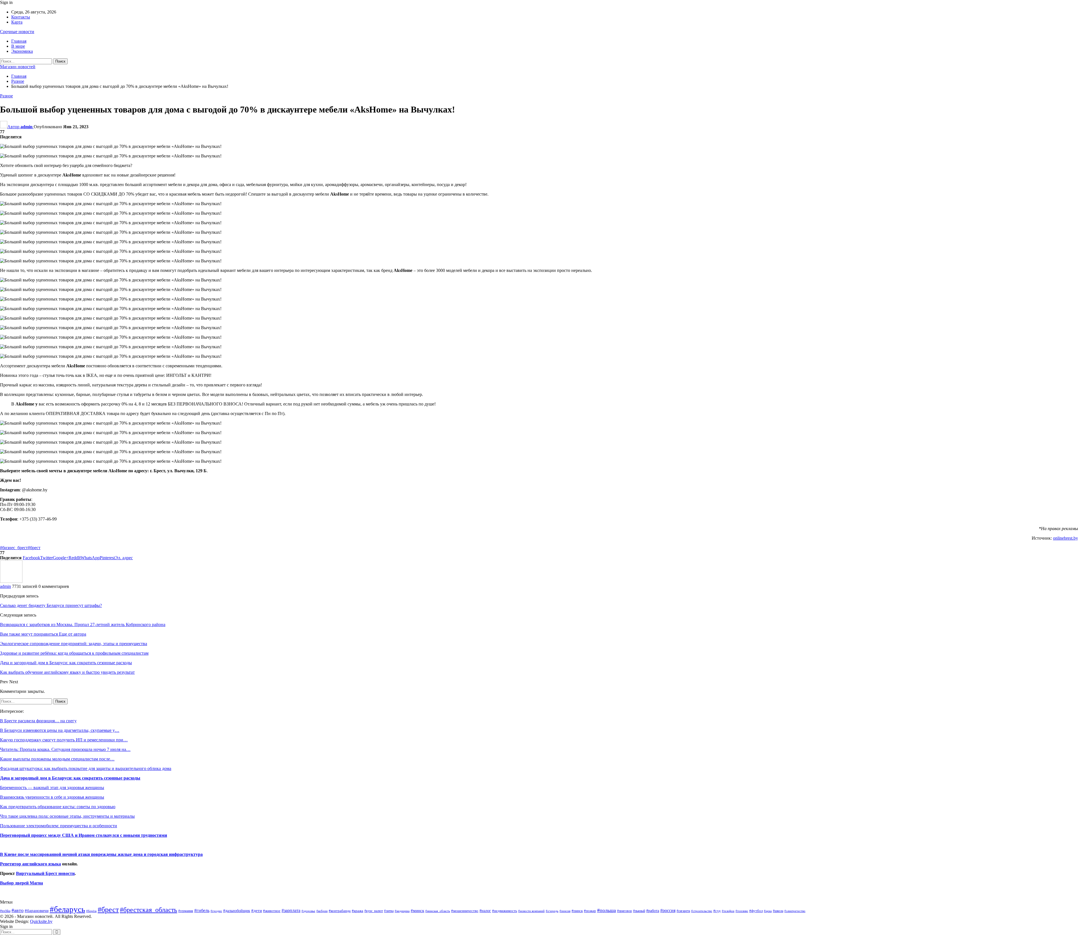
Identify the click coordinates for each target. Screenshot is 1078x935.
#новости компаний (531, 911)
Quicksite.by (41, 921)
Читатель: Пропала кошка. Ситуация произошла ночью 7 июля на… (65, 749)
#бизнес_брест (14, 547)
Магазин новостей (17, 66)
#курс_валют (373, 911)
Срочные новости (17, 31)
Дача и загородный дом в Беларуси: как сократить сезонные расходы (70, 778)
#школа (778, 911)
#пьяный (639, 911)
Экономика (22, 51)
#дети (256, 910)
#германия (185, 911)
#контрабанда (340, 911)
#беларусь (67, 909)
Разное (6, 95)
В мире (18, 46)
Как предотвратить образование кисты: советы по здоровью (57, 806)
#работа (652, 910)
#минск (417, 910)
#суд (717, 911)
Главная (18, 41)
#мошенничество (464, 911)
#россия (667, 910)
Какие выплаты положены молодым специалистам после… (57, 759)
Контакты (20, 17)
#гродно (216, 911)
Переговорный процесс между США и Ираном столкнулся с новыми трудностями (83, 835)
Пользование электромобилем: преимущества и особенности (58, 825)
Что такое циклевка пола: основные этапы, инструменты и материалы (67, 816)
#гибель (201, 910)
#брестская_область (148, 909)
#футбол (756, 911)
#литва (389, 911)
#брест (34, 547)
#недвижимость (504, 911)
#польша (606, 910)
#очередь (552, 911)
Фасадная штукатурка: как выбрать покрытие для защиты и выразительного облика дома (85, 768)
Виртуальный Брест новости (45, 873)
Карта (16, 22)
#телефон (728, 911)
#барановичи (37, 910)
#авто (18, 910)
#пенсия (564, 911)
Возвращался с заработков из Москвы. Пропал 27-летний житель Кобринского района (82, 624)
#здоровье (308, 911)
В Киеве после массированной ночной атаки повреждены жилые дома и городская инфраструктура (101, 854)
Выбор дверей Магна (21, 883)
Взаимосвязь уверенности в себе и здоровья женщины (52, 797)
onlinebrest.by (1065, 538)
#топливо (742, 911)
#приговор (624, 911)
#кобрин (322, 911)
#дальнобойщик (236, 910)
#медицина (402, 911)
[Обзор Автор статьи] (11, 581)
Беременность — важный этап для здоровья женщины (52, 787)
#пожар (590, 911)
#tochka (5, 911)
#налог (485, 910)
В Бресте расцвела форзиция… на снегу (38, 720)
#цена (768, 911)
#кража (357, 911)
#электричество (794, 911)
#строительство (701, 911)
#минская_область (437, 911)
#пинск (577, 911)
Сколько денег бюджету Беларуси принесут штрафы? (51, 605)
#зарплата (291, 910)
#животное (271, 911)
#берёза (91, 911)
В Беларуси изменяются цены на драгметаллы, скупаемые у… (59, 730)
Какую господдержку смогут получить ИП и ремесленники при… (64, 739)
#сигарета (683, 911)
